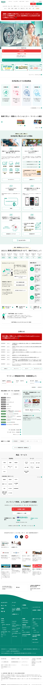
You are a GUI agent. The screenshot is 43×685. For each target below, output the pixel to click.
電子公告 (18, 587)
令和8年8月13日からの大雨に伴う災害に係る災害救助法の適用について (25, 357)
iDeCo (30, 8)
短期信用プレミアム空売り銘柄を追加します (20, 355)
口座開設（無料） (21, 509)
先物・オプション (10, 467)
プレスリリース (36, 368)
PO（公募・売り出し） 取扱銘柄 (13, 432)
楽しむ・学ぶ (10, 6)
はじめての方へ (5, 6)
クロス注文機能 (15, 631)
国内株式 (15, 441)
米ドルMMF (35, 639)
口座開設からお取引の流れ (13, 525)
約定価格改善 (16, 488)
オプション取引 (35, 625)
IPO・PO (6, 394)
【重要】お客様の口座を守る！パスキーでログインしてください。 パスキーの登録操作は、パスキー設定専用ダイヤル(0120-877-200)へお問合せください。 (21, 15)
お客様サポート (37, 6)
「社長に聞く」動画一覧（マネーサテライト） (32, 410)
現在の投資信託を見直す (20, 285)
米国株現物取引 (25, 620)
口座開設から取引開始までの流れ (36, 307)
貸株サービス (3, 634)
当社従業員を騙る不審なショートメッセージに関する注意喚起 (7, 587)
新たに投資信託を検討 (20, 282)
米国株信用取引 (25, 622)
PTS (2, 636)
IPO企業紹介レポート (27, 415)
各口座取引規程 (3, 658)
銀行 (33, 8)
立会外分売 (16, 394)
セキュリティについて (25, 658)
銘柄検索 (40, 1)
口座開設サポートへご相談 (21, 53)
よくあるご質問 (15, 1)
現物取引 (4, 479)
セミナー (26, 368)
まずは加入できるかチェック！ (20, 290)
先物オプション (23, 8)
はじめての (3, 257)
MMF (4, 488)
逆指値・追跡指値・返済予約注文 (4, 492)
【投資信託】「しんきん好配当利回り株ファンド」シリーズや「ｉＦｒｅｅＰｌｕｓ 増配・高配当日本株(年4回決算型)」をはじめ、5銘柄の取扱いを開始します (26, 360)
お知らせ (5, 368)
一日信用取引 (4, 629)
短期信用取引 (4, 627)
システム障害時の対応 (4, 661)
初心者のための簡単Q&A (22, 307)
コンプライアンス (24, 661)
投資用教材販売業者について (16, 661)
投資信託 (16, 8)
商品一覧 (5, 8)
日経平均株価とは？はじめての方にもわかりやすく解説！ (21, 322)
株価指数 (33, 387)
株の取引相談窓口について (32, 164)
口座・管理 (26, 467)
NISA (26, 8)
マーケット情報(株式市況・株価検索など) (21, 447)
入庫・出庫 (37, 462)
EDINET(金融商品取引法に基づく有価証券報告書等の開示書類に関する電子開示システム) (18, 653)
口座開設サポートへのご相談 (32, 161)
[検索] (37, 1)
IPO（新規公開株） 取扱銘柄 (14, 429)
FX (23, 630)
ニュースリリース (36, 607)
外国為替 (39, 387)
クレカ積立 (37, 8)
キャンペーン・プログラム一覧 (35, 74)
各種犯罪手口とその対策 (15, 658)
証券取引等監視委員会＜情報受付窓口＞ (30, 649)
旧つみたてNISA (36, 632)
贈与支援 (37, 467)
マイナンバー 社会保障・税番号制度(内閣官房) (10, 651)
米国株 (12, 8)
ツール (21, 6)
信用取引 (10, 479)
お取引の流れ (14, 636)
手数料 (15, 6)
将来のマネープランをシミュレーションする (20, 277)
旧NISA (35, 630)
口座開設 (33, 3)
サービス (17, 6)
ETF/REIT (10, 488)
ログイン (39, 3)
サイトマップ (35, 642)
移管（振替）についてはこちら (27, 525)
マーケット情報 (31, 6)
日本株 (9, 8)
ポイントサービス (32, 467)
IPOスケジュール (16, 434)
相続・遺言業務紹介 (26, 472)
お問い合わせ (10, 1)
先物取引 (34, 622)
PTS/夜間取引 (16, 484)
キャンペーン (26, 6)
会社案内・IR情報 (21, 1)
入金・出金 (32, 462)
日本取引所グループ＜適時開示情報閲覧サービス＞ (10, 649)
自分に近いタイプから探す (8, 307)
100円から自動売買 (26, 632)
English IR (27, 1)
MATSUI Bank (26, 463)
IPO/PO (16, 479)
